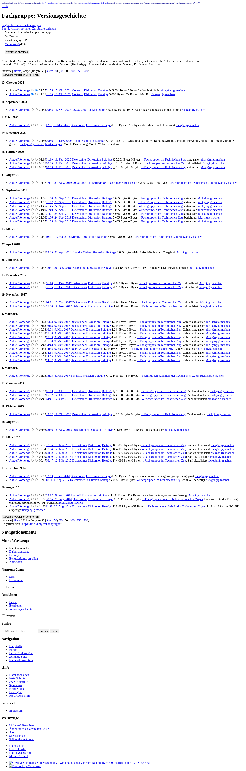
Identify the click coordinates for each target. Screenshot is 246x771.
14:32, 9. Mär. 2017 (58, 360)
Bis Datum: (11, 36)
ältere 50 (52, 71)
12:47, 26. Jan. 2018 (58, 267)
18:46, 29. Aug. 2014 (59, 499)
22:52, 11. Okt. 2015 (58, 414)
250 (79, 71)
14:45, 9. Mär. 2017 (58, 348)
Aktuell (13, 94)
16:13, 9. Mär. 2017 (58, 325)
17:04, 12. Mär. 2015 (58, 449)
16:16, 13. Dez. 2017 (59, 283)
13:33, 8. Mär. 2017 (58, 375)
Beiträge (103, 90)
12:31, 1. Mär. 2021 (58, 125)
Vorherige (24, 90)
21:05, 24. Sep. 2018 (58, 221)
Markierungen (53, 144)
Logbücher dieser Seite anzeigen (21, 25)
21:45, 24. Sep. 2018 (58, 206)
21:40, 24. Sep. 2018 (58, 209)
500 (85, 71)
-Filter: (16, 44)
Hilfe (5, 6)
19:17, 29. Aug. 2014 (59, 495)
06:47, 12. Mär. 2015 (58, 460)
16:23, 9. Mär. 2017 (58, 321)
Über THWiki (17, 749)
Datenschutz (16, 745)
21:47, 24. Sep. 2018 (58, 202)
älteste (17, 71)
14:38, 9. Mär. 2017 (58, 352)
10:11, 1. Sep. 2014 (57, 480)
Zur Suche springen (44, 28)
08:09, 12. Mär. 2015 (58, 456)
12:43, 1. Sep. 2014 (58, 476)
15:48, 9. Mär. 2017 (58, 333)
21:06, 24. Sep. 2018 (58, 217)
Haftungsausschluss (21, 752)
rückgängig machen (173, 90)
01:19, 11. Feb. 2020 (58, 159)
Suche (6, 623)
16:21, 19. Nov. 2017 (59, 302)
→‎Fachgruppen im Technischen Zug (163, 159)
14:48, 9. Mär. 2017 (58, 345)
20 (61, 71)
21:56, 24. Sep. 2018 (58, 198)
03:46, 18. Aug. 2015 (59, 429)
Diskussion (90, 90)
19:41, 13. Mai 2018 (58, 236)
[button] (29, 32)
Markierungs (12, 44)
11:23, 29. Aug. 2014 (58, 506)
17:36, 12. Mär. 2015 (58, 445)
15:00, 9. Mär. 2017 (58, 341)
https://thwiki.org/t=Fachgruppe (41, 524)
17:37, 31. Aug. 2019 (59, 182)
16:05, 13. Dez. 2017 (59, 287)
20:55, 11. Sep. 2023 (58, 109)
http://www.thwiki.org (50, 3)
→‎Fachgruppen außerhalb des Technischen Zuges (169, 375)
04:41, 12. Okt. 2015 (58, 398)
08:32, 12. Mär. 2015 (58, 452)
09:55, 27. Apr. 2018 (58, 252)
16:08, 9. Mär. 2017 (58, 329)
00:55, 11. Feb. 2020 (58, 163)
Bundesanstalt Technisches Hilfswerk (94, 3)
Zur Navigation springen (16, 28)
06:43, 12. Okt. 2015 (58, 391)
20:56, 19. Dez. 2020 (59, 140)
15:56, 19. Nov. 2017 (59, 306)
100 (72, 71)
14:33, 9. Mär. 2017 (58, 356)
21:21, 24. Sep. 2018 (58, 213)
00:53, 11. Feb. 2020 (58, 167)
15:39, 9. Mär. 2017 (58, 337)
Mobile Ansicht (18, 756)
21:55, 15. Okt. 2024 (58, 90)
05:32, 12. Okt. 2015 (58, 395)
